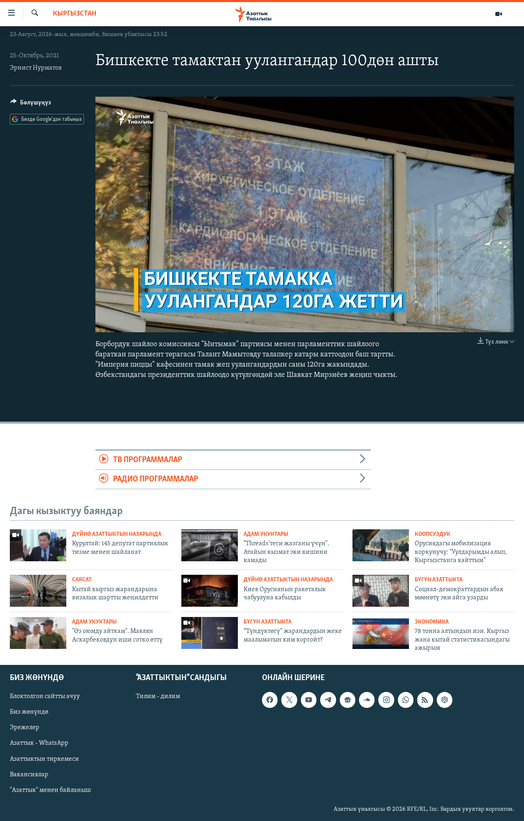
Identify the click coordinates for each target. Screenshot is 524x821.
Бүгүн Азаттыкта (439, 580)
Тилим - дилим (158, 696)
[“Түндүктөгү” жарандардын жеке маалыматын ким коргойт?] (209, 633)
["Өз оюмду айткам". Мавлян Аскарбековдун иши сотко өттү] (38, 633)
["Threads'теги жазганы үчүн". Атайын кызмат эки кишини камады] (209, 545)
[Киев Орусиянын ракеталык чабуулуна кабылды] (209, 591)
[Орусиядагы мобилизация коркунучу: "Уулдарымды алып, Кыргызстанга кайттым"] (380, 545)
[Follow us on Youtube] (308, 700)
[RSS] (425, 700)
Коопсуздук (432, 534)
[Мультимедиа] (498, 14)
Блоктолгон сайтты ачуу (45, 696)
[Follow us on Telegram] (328, 700)
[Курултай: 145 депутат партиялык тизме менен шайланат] (38, 545)
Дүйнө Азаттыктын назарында (116, 534)
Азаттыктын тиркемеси (44, 758)
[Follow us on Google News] (347, 700)
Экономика (432, 622)
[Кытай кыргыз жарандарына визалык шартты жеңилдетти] (38, 591)
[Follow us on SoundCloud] (367, 700)
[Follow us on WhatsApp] (405, 700)
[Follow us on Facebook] (270, 700)
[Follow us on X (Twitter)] (289, 700)
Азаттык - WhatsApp (39, 743)
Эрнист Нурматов (36, 68)
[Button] (30, 104)
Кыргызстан (74, 14)
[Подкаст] (444, 700)
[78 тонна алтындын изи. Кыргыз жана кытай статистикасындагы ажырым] (380, 633)
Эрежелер (24, 727)
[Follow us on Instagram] (386, 700)
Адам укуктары (266, 534)
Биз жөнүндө (29, 712)
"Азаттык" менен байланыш (50, 790)
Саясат (82, 580)
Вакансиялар (29, 774)
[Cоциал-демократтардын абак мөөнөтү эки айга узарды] (380, 591)
